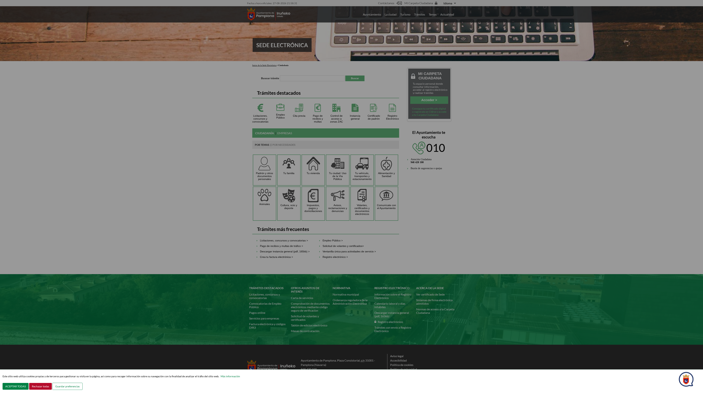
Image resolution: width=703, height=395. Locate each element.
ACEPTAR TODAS (15, 386)
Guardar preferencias (67, 386)
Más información (230, 376)
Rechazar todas (40, 386)
